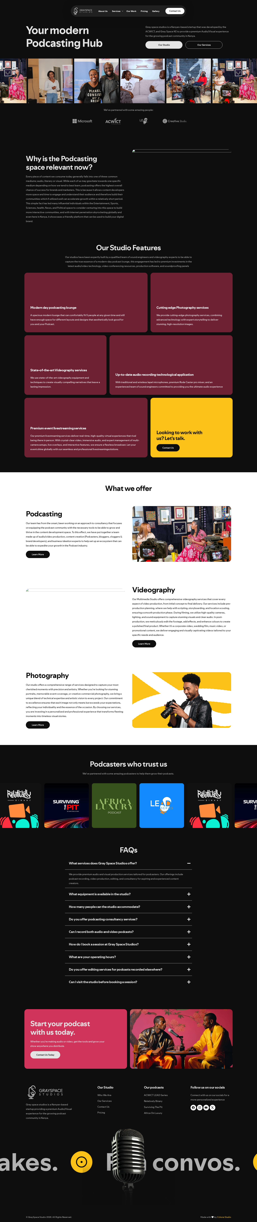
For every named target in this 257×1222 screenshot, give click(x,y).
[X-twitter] (212, 1107)
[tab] (128, 863)
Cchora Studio (224, 1217)
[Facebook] (193, 1107)
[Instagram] (200, 1107)
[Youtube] (206, 1107)
